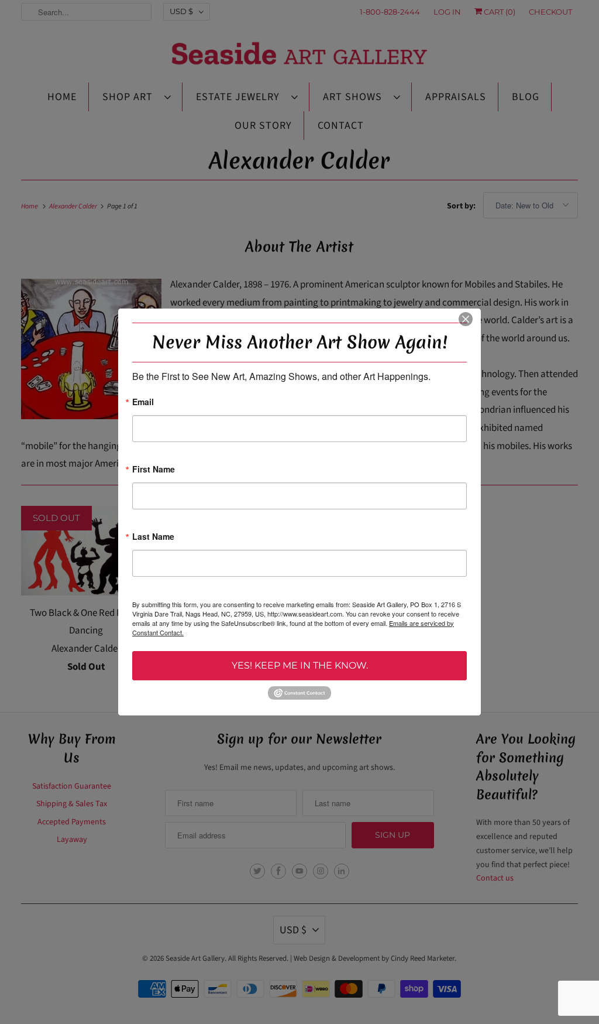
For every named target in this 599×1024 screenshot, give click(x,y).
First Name (153, 470)
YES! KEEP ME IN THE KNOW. (300, 665)
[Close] (465, 319)
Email (143, 402)
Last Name (153, 537)
